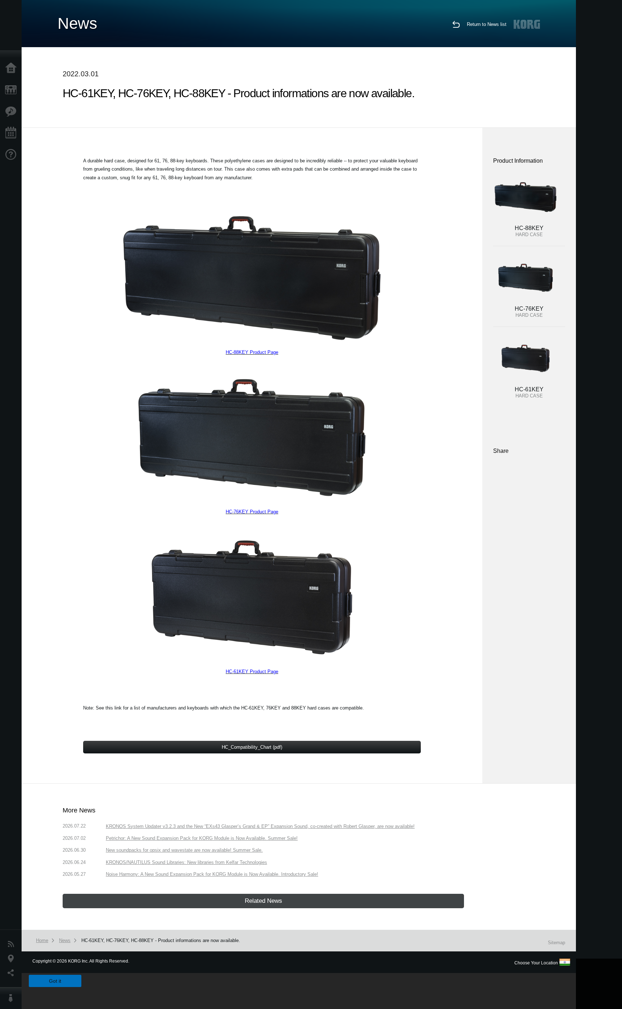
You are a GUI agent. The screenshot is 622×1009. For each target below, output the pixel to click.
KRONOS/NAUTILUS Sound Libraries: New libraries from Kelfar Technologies (186, 862)
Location (12, 958)
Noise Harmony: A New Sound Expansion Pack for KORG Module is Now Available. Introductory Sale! (212, 874)
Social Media (12, 973)
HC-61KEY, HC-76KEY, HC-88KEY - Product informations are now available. (160, 940)
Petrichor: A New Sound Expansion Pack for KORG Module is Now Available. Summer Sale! (202, 838)
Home (12, 68)
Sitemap (556, 942)
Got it (55, 981)
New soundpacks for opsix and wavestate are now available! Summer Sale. (184, 850)
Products (12, 90)
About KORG (12, 998)
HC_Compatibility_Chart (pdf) (252, 747)
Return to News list (486, 24)
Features (12, 111)
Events (12, 133)
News (12, 944)
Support (12, 155)
